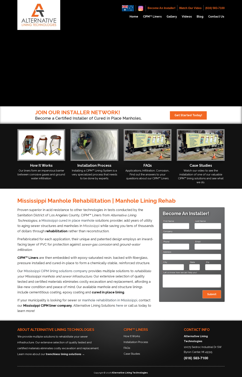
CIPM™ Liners (152, 16)
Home (134, 16)
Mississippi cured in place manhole (67, 220)
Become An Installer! (161, 8)
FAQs (127, 348)
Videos (187, 16)
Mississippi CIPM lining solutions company (56, 271)
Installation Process (136, 342)
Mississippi (91, 226)
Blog (200, 16)
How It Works (132, 336)
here (119, 305)
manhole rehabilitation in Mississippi (109, 300)
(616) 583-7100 (215, 8)
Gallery (172, 16)
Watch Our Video (190, 8)
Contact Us (216, 16)
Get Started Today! (188, 115)
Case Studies (132, 353)
